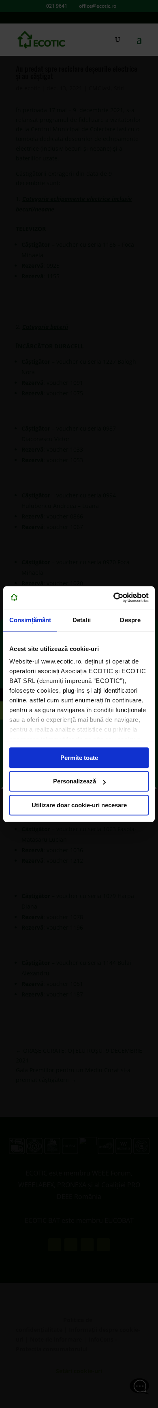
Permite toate (79, 757)
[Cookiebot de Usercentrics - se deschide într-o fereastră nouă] (114, 597)
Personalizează (74, 781)
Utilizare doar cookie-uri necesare (79, 805)
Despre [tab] (130, 620)
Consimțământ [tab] (30, 620)
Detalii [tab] (82, 620)
